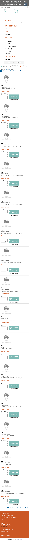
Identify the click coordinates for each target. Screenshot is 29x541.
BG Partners (19, 539)
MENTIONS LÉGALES (5, 521)
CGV (2, 519)
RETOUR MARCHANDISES (7, 515)
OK (25, 4)
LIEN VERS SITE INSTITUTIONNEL (8, 517)
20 (13, 70)
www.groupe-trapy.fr (5, 535)
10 (10, 70)
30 (15, 70)
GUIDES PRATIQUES (5, 513)
